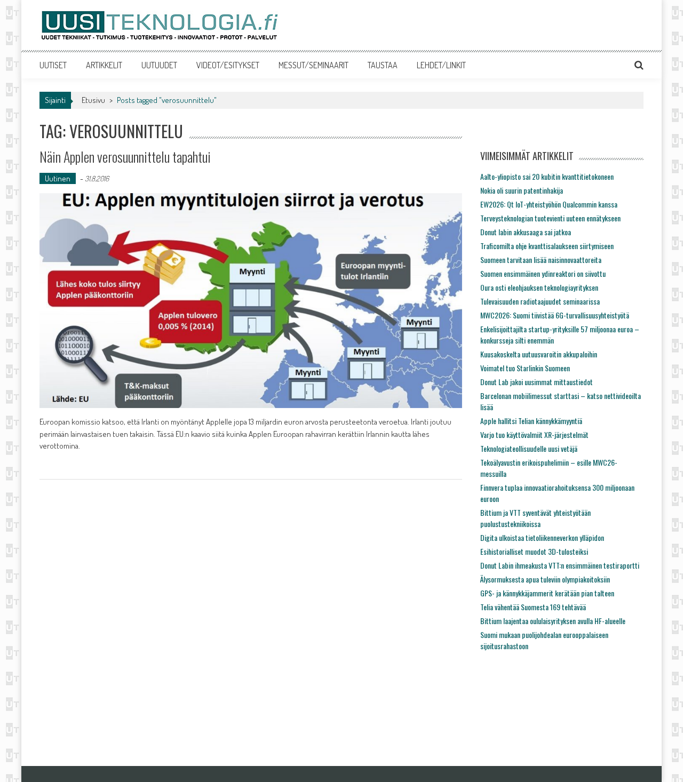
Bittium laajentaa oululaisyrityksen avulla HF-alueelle (552, 620)
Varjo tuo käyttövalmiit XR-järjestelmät (534, 434)
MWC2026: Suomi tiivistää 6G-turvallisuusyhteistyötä (554, 315)
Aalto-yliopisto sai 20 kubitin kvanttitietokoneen (547, 176)
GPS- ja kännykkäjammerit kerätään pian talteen (547, 593)
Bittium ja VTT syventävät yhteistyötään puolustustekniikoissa (535, 518)
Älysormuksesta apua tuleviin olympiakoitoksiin (545, 579)
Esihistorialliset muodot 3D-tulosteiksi (534, 551)
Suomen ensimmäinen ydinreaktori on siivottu (543, 273)
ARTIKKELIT (104, 65)
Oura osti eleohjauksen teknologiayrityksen (539, 287)
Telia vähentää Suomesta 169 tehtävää (533, 606)
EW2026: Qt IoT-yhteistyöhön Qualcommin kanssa (548, 204)
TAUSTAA (383, 65)
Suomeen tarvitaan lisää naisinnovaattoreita (540, 259)
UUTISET (53, 65)
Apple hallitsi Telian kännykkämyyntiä (531, 420)
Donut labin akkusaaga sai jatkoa (525, 231)
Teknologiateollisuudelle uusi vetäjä (528, 448)
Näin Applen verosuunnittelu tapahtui (125, 156)
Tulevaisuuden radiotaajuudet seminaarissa (540, 301)
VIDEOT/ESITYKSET (227, 65)
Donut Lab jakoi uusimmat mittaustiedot (536, 381)
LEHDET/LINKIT (441, 65)
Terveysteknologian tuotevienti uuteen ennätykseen (550, 218)
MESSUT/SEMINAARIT (313, 65)
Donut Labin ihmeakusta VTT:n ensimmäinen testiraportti (559, 565)
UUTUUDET (159, 65)
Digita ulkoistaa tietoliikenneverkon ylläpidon (542, 537)
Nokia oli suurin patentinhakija (521, 190)
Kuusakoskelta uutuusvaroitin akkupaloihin (538, 354)
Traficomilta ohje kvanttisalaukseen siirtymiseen (547, 245)
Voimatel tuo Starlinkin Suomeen (525, 367)
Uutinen (57, 178)
